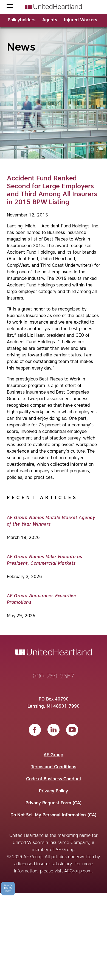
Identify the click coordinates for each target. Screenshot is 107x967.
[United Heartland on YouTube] (72, 730)
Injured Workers (80, 20)
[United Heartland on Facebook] (35, 730)
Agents (49, 20)
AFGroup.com (78, 871)
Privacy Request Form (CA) (54, 803)
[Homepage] (53, 6)
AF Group (53, 755)
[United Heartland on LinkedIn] (53, 730)
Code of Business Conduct (53, 779)
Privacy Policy (53, 791)
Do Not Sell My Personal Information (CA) (53, 815)
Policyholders (21, 20)
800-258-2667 (53, 676)
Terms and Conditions (53, 767)
